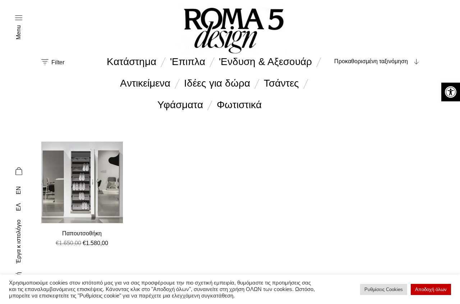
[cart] (18, 172)
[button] (450, 92)
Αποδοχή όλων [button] (431, 289)
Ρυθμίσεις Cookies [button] (383, 289)
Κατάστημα (131, 61)
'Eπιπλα (187, 61)
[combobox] (374, 61)
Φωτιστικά (239, 104)
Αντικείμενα (145, 83)
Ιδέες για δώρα (217, 83)
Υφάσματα (180, 104)
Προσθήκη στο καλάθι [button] (82, 252)
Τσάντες (281, 83)
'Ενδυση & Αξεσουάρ (265, 61)
